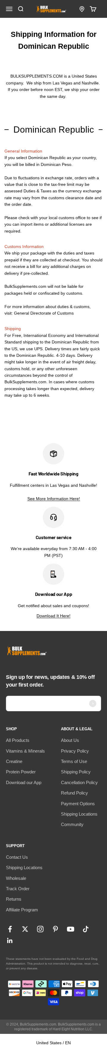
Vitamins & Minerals (25, 750)
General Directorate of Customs (44, 313)
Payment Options (78, 803)
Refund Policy (74, 792)
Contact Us (17, 857)
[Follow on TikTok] (86, 929)
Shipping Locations (79, 814)
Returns (13, 899)
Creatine (14, 761)
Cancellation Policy (79, 782)
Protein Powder (21, 771)
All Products (17, 740)
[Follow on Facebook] (10, 929)
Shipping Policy (76, 771)
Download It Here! (53, 615)
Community (72, 824)
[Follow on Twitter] (25, 929)
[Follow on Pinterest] (55, 929)
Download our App (23, 782)
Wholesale (16, 878)
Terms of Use (74, 761)
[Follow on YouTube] (71, 929)
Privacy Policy (75, 750)
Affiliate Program (22, 909)
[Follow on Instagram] (40, 929)
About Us (70, 740)
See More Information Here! (53, 498)
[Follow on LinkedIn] (10, 941)
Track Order (17, 888)
